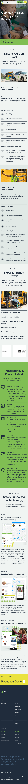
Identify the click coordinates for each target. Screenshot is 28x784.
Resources (3, 731)
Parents (3, 718)
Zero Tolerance (18, 746)
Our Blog (3, 737)
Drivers (16, 718)
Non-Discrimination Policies (6, 777)
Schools (16, 700)
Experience (3, 700)
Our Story (17, 734)
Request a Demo (11, 681)
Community (3, 734)
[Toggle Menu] (25, 2)
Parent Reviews (4, 725)
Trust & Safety (18, 709)
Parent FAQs (3, 728)
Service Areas (17, 712)
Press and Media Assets (19, 743)
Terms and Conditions (17, 776)
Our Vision (17, 737)
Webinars (3, 743)
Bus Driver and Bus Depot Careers (20, 723)
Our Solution (3, 703)
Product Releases (5, 740)
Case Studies (17, 706)
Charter (16, 715)
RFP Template (17, 692)
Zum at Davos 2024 (18, 749)
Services (16, 703)
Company (17, 731)
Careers (16, 740)
